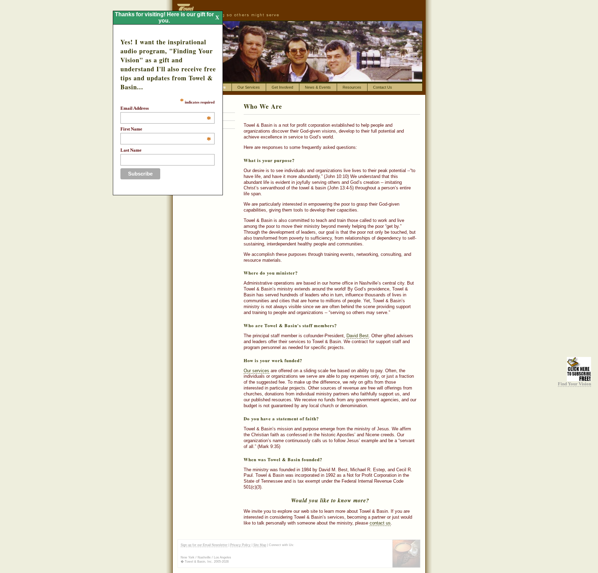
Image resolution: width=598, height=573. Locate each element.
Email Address (165, 108)
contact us (380, 523)
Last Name (131, 150)
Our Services (248, 87)
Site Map (259, 545)
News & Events (318, 87)
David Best (357, 335)
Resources (352, 87)
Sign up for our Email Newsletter (204, 545)
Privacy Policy (240, 545)
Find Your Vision (574, 383)
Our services (256, 370)
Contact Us (382, 87)
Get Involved (282, 87)
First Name (165, 129)
